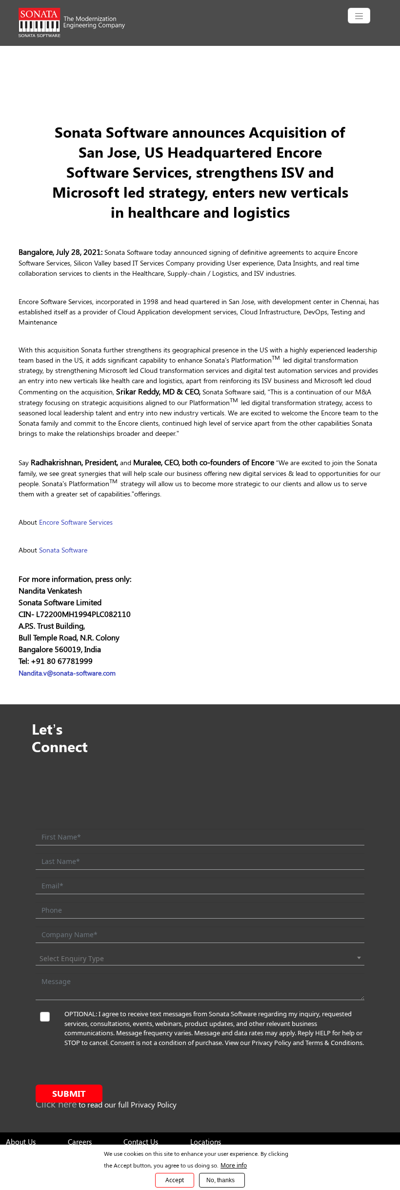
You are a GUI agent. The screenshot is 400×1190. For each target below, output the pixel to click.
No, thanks (220, 1180)
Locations (205, 1142)
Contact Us (140, 1142)
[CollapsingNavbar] (359, 15)
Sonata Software (63, 549)
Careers (80, 1142)
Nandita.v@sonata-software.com (67, 672)
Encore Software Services (76, 522)
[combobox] (200, 958)
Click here (56, 1103)
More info (233, 1165)
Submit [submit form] (69, 1093)
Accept (174, 1180)
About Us (21, 1142)
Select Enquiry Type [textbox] (72, 958)
